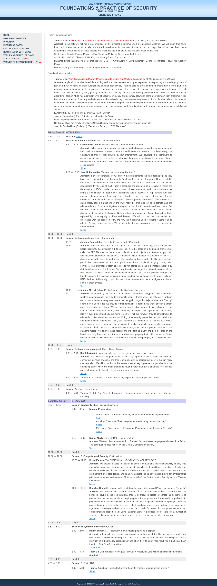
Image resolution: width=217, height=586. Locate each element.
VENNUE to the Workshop (18, 62)
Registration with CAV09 (17, 52)
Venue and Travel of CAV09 (18, 55)
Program (8, 42)
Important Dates (13, 45)
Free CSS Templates (132, 584)
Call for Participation (16, 48)
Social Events (11, 59)
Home (6, 35)
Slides (79, 136)
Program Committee (15, 38)
